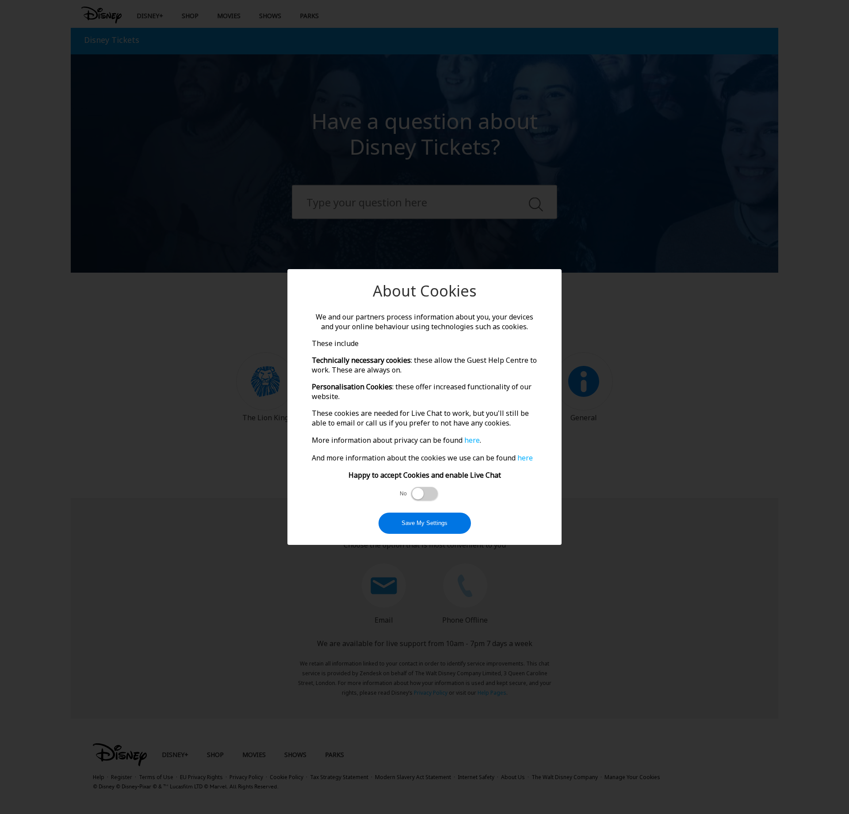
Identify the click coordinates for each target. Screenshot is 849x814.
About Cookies (425, 291)
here (472, 440)
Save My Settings (424, 523)
